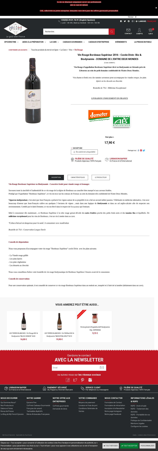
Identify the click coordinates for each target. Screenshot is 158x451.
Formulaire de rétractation (115, 405)
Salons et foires (7, 408)
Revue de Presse (7, 411)
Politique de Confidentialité (141, 420)
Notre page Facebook (113, 414)
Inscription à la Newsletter (115, 408)
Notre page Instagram (113, 411)
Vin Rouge (78, 50)
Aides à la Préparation (32, 42)
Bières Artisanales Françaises (38, 414)
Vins (70, 50)
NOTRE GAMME (34, 398)
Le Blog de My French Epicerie (12, 414)
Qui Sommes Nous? (8, 403)
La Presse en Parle (142, 42)
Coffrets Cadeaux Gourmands (38, 405)
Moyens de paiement (87, 403)
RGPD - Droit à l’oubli (138, 406)
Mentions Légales (137, 423)
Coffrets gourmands (61, 406)
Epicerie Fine (10, 42)
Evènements (121, 42)
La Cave (53, 42)
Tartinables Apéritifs (35, 411)
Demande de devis (60, 409)
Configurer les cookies (139, 426)
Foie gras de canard (34, 408)
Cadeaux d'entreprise (99, 42)
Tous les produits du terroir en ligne (44, 50)
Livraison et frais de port (88, 405)
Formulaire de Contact (113, 403)
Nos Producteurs (7, 405)
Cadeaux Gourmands (72, 42)
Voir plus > (109, 137)
